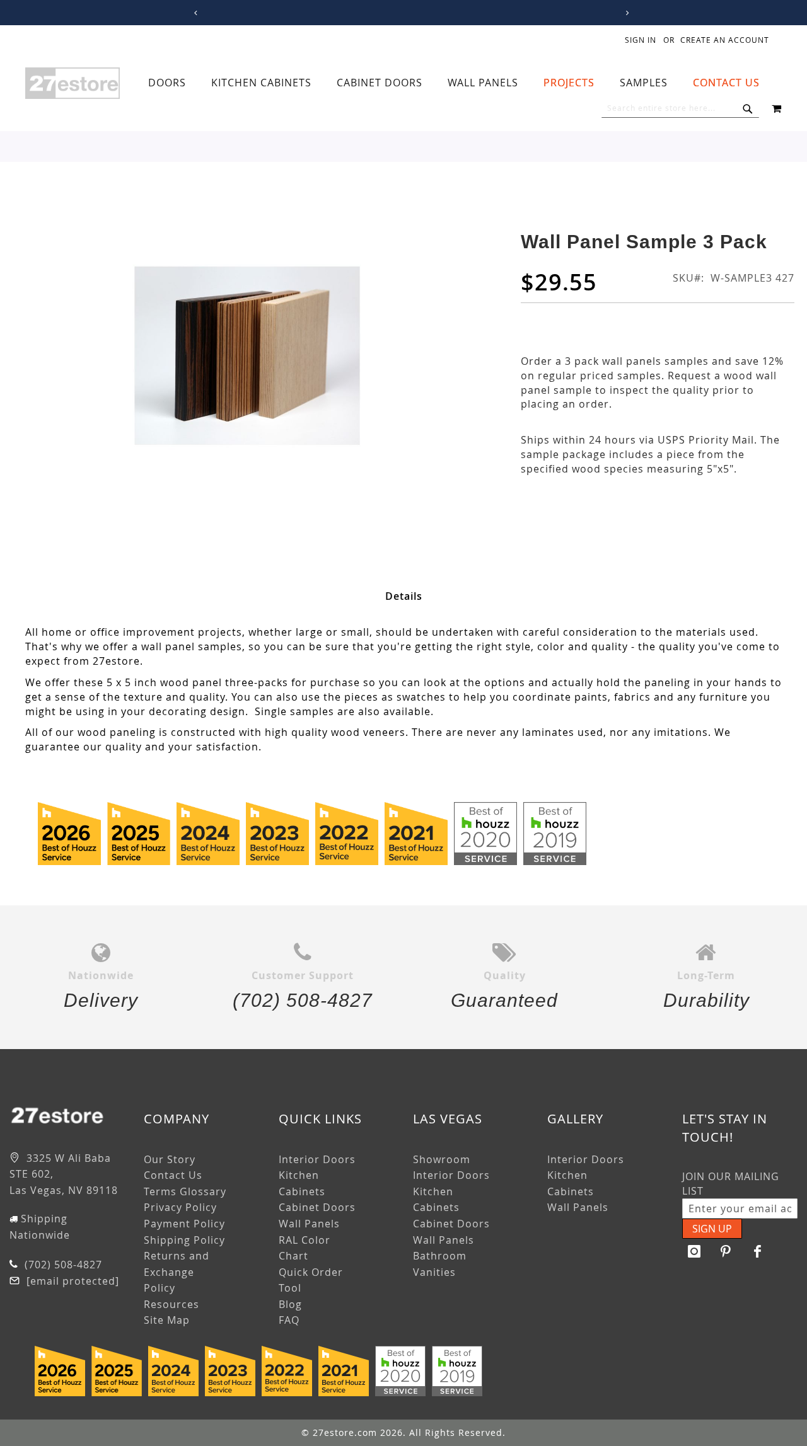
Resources (171, 1304)
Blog (290, 1304)
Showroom (441, 1159)
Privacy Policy (180, 1207)
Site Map (167, 1320)
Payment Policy (184, 1224)
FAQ (289, 1320)
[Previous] (193, 13)
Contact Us (173, 1175)
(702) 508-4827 (61, 1264)
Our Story (169, 1159)
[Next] (625, 13)
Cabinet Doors (317, 1207)
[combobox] (680, 108)
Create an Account (724, 40)
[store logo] (72, 83)
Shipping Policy (184, 1240)
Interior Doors (317, 1159)
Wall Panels (309, 1224)
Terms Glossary (185, 1191)
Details (403, 596)
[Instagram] (694, 1251)
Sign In (640, 40)
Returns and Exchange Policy (176, 1272)
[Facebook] (757, 1251)
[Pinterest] (726, 1251)
